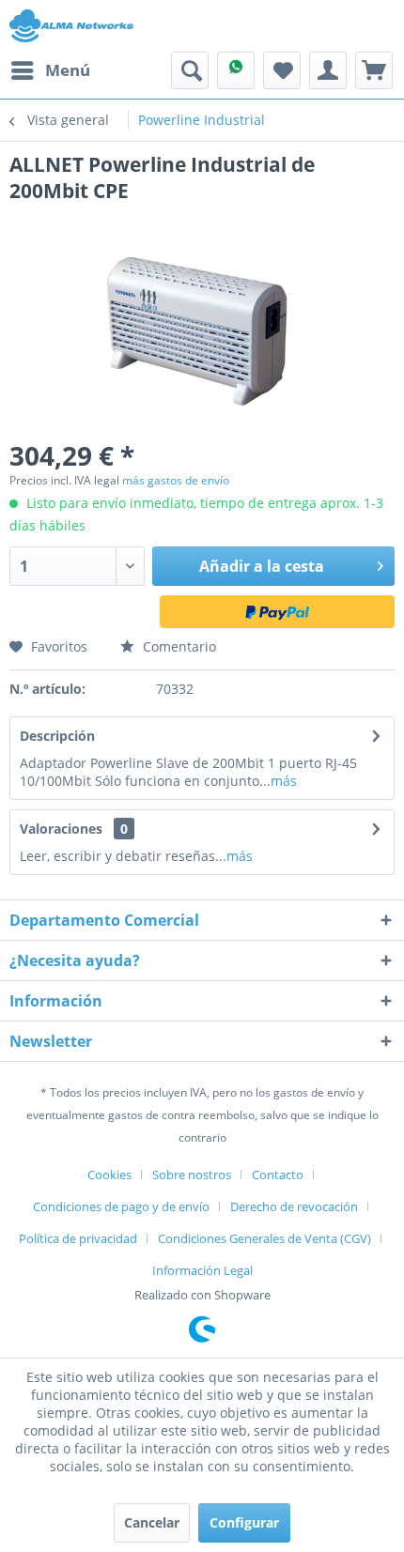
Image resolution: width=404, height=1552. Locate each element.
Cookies (109, 1174)
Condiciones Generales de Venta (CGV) (264, 1238)
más (284, 781)
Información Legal (202, 1270)
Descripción (57, 736)
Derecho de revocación (294, 1206)
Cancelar (151, 1522)
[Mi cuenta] (328, 70)
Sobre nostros (191, 1174)
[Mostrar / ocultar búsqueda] (190, 70)
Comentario (177, 646)
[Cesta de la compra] (374, 70)
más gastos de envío (175, 480)
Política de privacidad (78, 1238)
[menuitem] (50, 70)
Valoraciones (61, 828)
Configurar (244, 1522)
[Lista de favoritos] (282, 70)
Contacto (277, 1174)
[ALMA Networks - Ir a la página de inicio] (71, 25)
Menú (67, 70)
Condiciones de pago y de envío (121, 1206)
